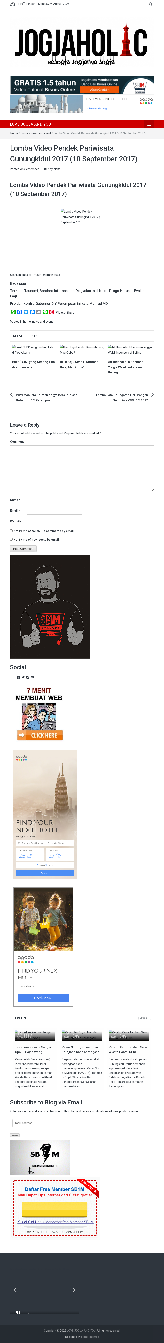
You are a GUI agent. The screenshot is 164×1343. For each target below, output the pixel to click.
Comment (17, 441)
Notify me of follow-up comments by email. (43, 531)
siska (57, 169)
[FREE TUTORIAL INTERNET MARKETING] (82, 85)
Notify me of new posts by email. (36, 539)
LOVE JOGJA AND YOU (30, 124)
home (24, 133)
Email (15, 510)
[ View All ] (144, 1018)
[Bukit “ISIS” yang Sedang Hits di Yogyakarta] (34, 350)
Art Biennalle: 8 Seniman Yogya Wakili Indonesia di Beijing (126, 367)
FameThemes (90, 1336)
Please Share (65, 312)
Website (16, 521)
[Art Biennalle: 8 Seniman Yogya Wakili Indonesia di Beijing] (130, 350)
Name (15, 500)
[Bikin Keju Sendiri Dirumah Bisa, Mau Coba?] (82, 350)
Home (14, 133)
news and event (41, 133)
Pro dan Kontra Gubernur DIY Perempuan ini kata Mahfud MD (59, 303)
